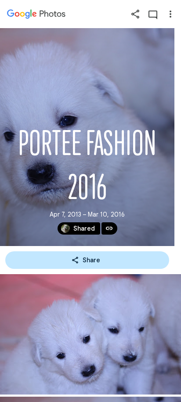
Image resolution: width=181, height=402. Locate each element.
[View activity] (153, 14)
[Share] (135, 14)
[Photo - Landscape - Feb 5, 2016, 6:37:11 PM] (90, 334)
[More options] (170, 14)
